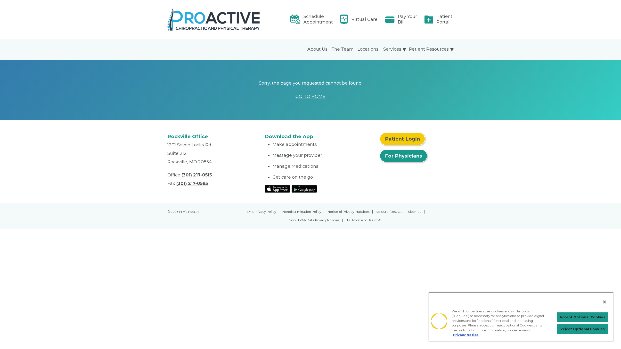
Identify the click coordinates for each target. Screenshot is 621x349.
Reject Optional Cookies (582, 329)
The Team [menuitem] (342, 49)
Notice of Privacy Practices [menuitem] (348, 212)
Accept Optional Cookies (582, 317)
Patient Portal (444, 19)
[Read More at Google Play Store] (304, 188)
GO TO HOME (310, 96)
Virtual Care (364, 19)
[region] (521, 316)
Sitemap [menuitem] (415, 212)
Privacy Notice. (466, 335)
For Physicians (403, 156)
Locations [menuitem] (368, 49)
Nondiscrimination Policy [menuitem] (301, 212)
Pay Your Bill (407, 19)
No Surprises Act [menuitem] (389, 212)
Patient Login (402, 139)
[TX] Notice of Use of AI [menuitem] (363, 220)
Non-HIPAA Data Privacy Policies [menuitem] (314, 220)
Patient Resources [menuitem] (429, 49)
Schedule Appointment (318, 19)
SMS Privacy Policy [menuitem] (261, 212)
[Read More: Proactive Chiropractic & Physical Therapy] (213, 19)
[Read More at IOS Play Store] (277, 188)
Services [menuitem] (392, 49)
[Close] (604, 302)
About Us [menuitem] (317, 49)
